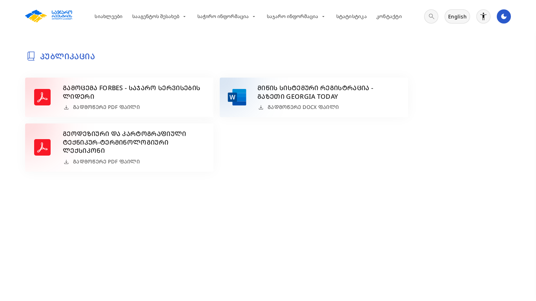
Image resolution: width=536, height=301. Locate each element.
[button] (119, 97)
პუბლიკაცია (67, 56)
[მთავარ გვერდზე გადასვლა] (48, 16)
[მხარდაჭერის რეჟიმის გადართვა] (483, 16)
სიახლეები (108, 16)
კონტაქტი (389, 16)
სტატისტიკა (351, 16)
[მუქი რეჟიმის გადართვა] (504, 16)
